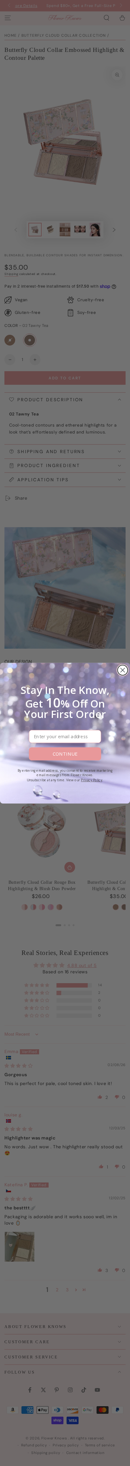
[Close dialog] (123, 670)
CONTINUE (65, 754)
